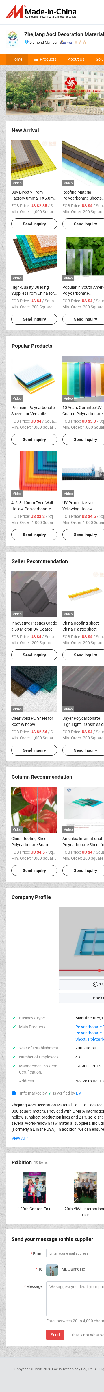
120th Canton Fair (34, 1208)
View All (18, 1138)
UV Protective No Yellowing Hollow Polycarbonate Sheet (81, 509)
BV (78, 1093)
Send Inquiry (34, 224)
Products (48, 59)
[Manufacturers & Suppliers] (42, 11)
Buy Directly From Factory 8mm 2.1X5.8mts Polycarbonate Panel (34, 198)
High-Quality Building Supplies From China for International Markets (32, 293)
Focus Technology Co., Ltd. (73, 1369)
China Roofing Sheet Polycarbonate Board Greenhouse (30, 844)
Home (17, 59)
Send (55, 1334)
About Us (76, 59)
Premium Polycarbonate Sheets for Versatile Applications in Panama (33, 413)
